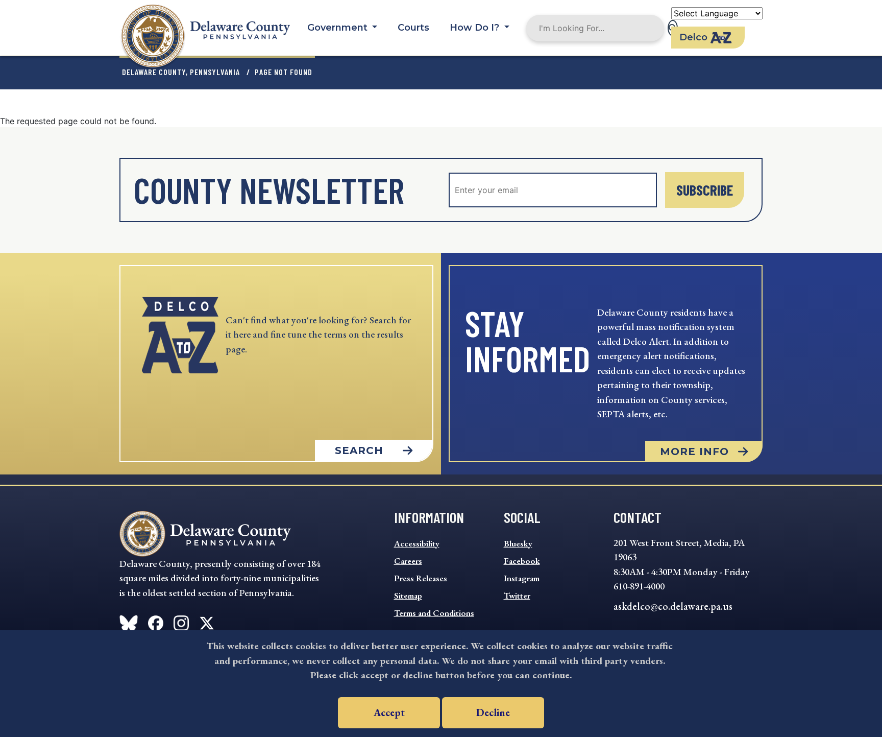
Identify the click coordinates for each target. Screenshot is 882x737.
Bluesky (518, 543)
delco (693, 37)
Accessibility (416, 543)
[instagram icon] (181, 621)
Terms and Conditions (434, 613)
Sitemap (408, 595)
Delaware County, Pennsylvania (181, 72)
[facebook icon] (128, 621)
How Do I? (476, 27)
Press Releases (420, 578)
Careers (408, 560)
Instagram (522, 578)
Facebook (522, 560)
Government (338, 27)
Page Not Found (283, 72)
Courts (413, 27)
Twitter (517, 595)
